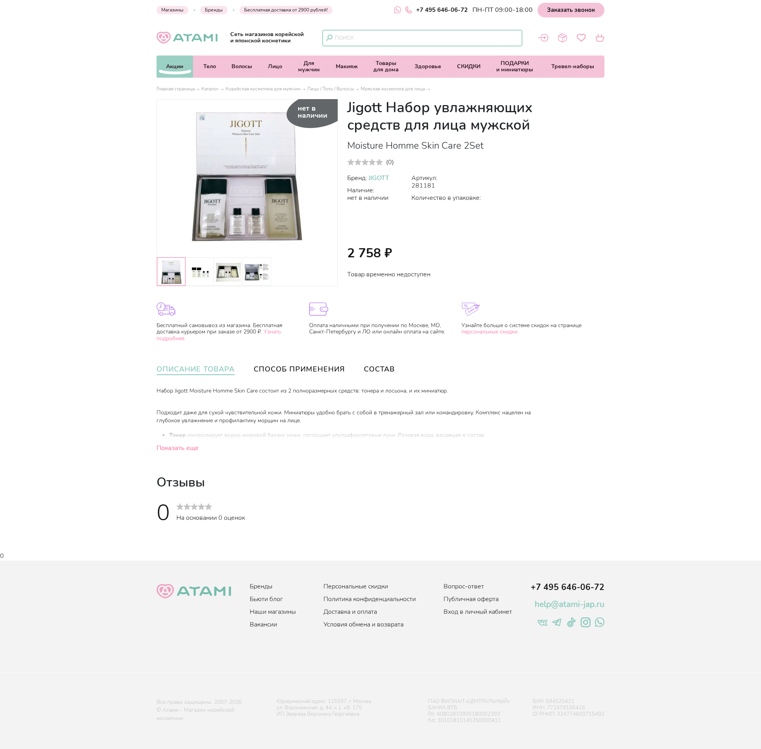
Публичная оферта (471, 599)
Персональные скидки (355, 586)
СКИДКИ (468, 66)
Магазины (172, 10)
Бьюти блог (266, 599)
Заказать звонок (571, 10)
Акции (174, 66)
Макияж (347, 66)
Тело (209, 66)
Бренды (214, 10)
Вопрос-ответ (464, 586)
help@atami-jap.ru (569, 604)
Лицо (275, 66)
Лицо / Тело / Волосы (330, 89)
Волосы (241, 66)
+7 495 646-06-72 (442, 9)
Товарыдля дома (386, 66)
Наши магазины (273, 611)
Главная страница (176, 89)
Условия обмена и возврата (363, 624)
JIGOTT (379, 178)
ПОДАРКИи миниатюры (514, 66)
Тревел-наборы (572, 66)
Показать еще (178, 448)
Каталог (210, 89)
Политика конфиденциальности (369, 599)
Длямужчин (309, 66)
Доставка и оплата (350, 611)
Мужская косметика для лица (393, 89)
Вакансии (263, 624)
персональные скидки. (490, 331)
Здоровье (428, 66)
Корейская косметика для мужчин (263, 89)
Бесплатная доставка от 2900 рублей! (286, 10)
